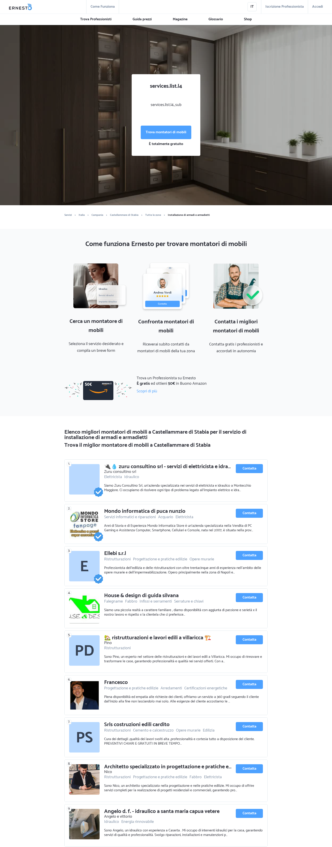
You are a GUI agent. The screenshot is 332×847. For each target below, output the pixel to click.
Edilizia (209, 730)
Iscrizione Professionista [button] (284, 7)
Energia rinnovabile (137, 821)
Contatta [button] (249, 468)
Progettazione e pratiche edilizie (160, 559)
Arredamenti (171, 688)
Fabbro (131, 601)
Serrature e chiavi (188, 601)
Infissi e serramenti (156, 601)
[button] (96, 19)
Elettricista (113, 477)
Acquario (165, 517)
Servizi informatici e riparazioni (130, 517)
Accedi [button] (317, 7)
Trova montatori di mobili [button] (166, 132)
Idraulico (131, 477)
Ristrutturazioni (117, 559)
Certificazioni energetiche (205, 688)
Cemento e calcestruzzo (153, 730)
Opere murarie (201, 559)
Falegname (113, 601)
